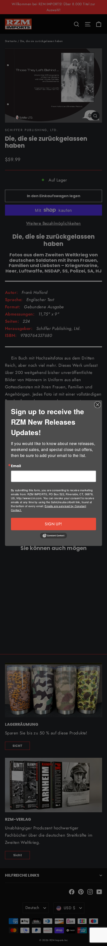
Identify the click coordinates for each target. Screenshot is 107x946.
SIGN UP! (53, 524)
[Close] (98, 404)
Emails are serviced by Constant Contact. (48, 508)
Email (16, 466)
